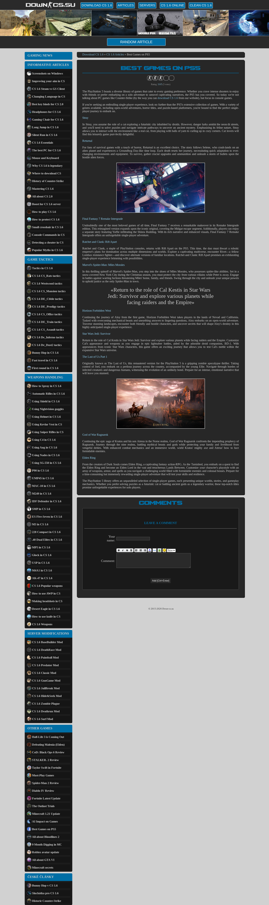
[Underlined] (131, 550)
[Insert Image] (159, 550)
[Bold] (118, 550)
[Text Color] (150, 550)
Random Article (136, 42)
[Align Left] (136, 550)
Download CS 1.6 (97, 5)
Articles (126, 5)
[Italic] (123, 550)
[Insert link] (154, 550)
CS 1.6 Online (172, 5)
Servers (147, 5)
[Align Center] (141, 550)
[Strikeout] (127, 550)
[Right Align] (145, 550)
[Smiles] (164, 550)
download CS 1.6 (168, 98)
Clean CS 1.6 (201, 5)
